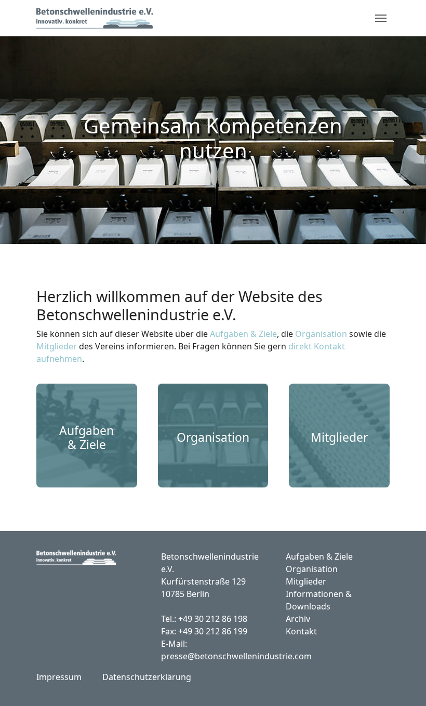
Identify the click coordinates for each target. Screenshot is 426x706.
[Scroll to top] (403, 683)
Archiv (298, 618)
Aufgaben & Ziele (243, 334)
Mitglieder (56, 346)
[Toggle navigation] (381, 18)
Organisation (321, 334)
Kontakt (301, 631)
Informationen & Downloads (319, 600)
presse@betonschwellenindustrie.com (236, 656)
